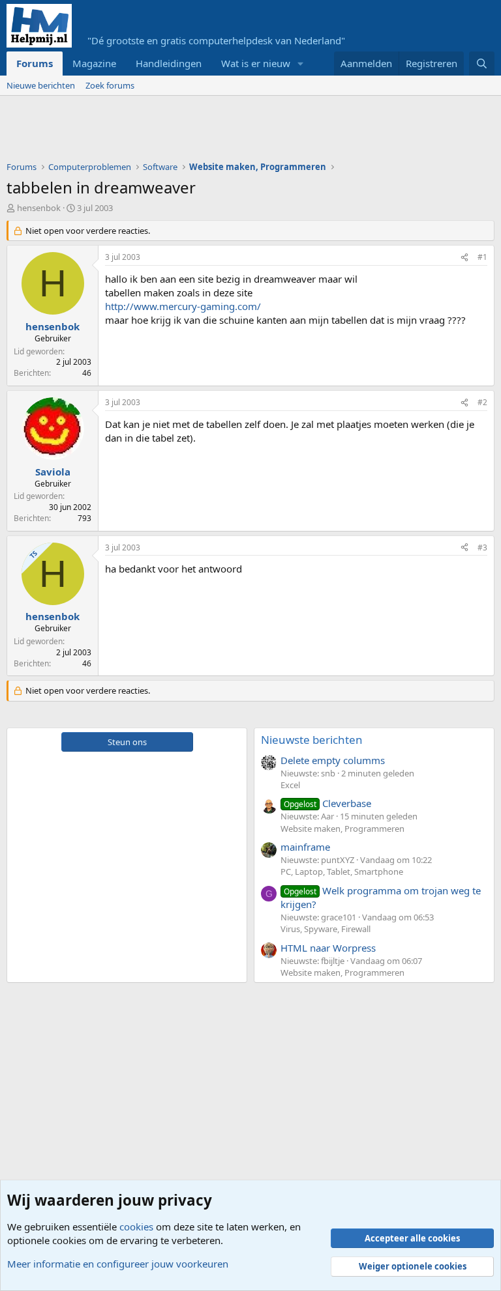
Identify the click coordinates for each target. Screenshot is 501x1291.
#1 (482, 256)
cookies (136, 1226)
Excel (290, 785)
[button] (301, 63)
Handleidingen (169, 63)
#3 (482, 547)
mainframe (305, 846)
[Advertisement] (244, 131)
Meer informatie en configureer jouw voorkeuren (117, 1263)
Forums (34, 63)
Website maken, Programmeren (342, 828)
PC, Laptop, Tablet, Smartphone (342, 871)
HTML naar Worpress (328, 947)
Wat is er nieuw (255, 63)
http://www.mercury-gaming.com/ (183, 306)
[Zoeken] (481, 63)
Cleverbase (327, 803)
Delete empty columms (333, 760)
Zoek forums (109, 85)
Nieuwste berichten (312, 739)
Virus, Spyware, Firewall (326, 929)
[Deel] (464, 257)
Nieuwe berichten (41, 85)
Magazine (94, 63)
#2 (482, 402)
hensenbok (39, 208)
